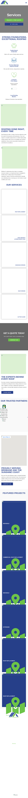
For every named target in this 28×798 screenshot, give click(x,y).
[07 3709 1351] (14, 775)
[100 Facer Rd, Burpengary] (14, 787)
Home (14, 736)
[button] (26, 3)
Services (14, 743)
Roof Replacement (14, 758)
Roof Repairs (14, 760)
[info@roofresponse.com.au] (14, 781)
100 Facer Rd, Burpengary (14, 789)
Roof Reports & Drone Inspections (14, 765)
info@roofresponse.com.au (14, 783)
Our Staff (14, 741)
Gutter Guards (14, 767)
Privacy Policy (14, 750)
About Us (14, 738)
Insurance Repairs (14, 762)
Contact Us (14, 748)
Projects (14, 745)
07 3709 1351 (14, 778)
